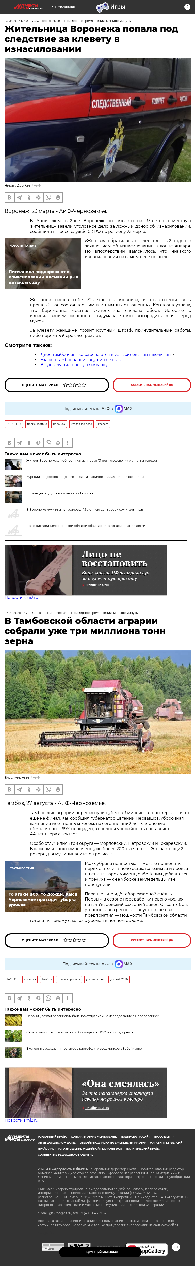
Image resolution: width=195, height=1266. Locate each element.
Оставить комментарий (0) (152, 385)
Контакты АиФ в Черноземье (94, 1136)
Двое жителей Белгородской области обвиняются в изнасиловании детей (85, 526)
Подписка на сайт (135, 1136)
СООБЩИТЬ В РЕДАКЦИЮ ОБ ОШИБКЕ (65, 1154)
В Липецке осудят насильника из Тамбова (59, 493)
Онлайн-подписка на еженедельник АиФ (113, 1142)
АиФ (37, 185)
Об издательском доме (57, 1142)
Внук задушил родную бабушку (74, 364)
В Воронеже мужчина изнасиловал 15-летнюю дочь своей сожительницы (84, 509)
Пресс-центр (163, 1136)
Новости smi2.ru (21, 597)
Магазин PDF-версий (166, 1142)
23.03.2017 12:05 (16, 21)
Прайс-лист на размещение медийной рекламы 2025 (80, 1148)
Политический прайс (143, 1148)
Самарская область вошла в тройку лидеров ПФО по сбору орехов (79, 1032)
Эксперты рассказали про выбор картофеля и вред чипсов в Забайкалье (84, 1048)
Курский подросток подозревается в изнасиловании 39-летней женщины (85, 477)
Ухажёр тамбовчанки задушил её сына (82, 359)
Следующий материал (100, 1252)
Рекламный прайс (52, 1136)
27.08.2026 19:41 (16, 613)
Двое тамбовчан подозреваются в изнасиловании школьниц (106, 354)
